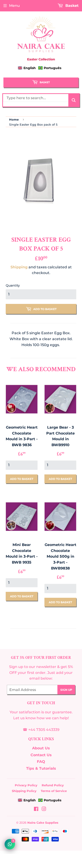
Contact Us (41, 755)
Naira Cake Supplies (42, 822)
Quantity (13, 285)
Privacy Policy (26, 785)
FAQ (41, 761)
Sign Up (66, 689)
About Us (41, 748)
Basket (44, 82)
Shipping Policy (24, 791)
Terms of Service (54, 791)
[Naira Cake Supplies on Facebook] (36, 809)
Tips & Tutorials (41, 768)
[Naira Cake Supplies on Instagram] (44, 809)
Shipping (19, 267)
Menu (14, 5)
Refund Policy (53, 785)
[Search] (73, 100)
